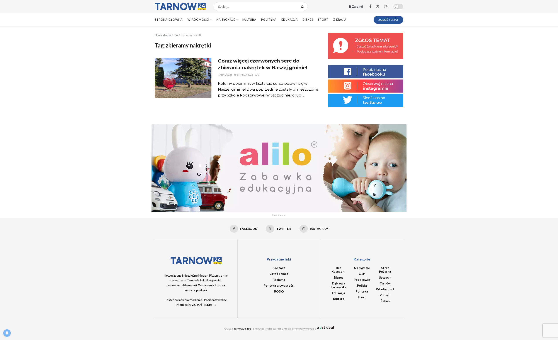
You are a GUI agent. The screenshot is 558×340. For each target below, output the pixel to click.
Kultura (249, 19)
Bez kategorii (338, 269)
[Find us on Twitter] (378, 6)
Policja (362, 285)
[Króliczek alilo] (279, 168)
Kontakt (279, 268)
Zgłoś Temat (279, 274)
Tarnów (385, 283)
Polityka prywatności (279, 285)
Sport (323, 19)
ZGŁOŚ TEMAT (388, 19)
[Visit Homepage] (180, 6)
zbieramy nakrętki (191, 35)
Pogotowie (362, 279)
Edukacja (289, 19)
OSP (362, 274)
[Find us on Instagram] (385, 6)
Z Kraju (339, 19)
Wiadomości (198, 19)
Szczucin (385, 277)
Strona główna (163, 35)
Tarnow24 (225, 74)
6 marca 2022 (244, 74)
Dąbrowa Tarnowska (339, 285)
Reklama (279, 279)
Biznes (308, 19)
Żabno (385, 301)
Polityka (269, 19)
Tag (176, 35)
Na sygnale (225, 19)
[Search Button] (303, 6)
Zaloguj (357, 6)
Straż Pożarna (385, 269)
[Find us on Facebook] (370, 6)
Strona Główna (169, 19)
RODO (279, 291)
